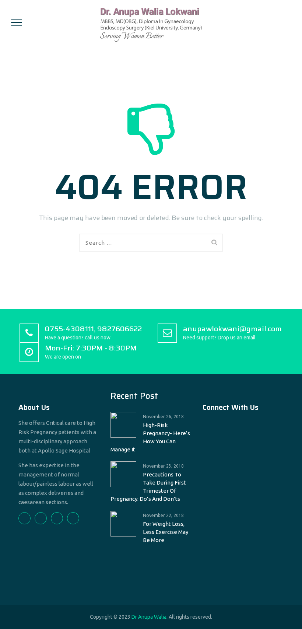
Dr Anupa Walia (148, 617)
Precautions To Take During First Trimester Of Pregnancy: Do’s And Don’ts (148, 486)
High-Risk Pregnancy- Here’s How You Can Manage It (150, 437)
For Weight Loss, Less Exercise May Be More (165, 532)
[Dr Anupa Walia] (150, 22)
